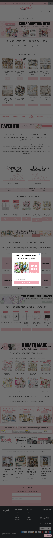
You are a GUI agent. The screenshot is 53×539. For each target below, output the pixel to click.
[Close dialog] (39, 254)
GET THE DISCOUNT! (26, 282)
